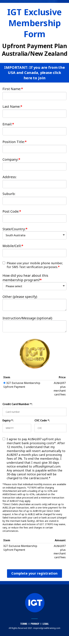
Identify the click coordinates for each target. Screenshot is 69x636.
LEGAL (46, 623)
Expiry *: (8, 420)
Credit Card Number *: (17, 404)
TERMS (24, 623)
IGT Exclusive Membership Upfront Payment (21, 385)
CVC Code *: (42, 420)
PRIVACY (35, 623)
